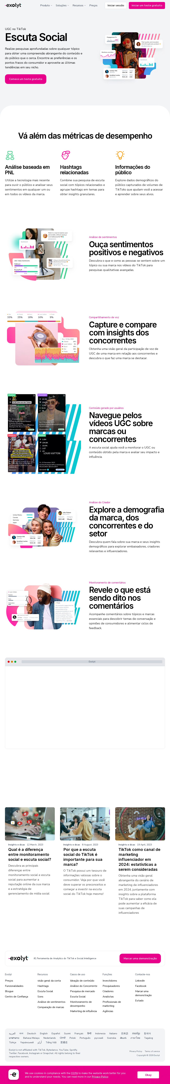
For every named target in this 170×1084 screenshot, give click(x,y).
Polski (73, 1038)
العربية (12, 1033)
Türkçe (12, 1042)
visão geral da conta (49, 981)
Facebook (140, 986)
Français (79, 1033)
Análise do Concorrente (83, 986)
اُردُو (40, 1042)
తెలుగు (123, 1038)
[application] (85, 1075)
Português (85, 1038)
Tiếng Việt (51, 1042)
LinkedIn (140, 981)
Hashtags (43, 986)
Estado (139, 1000)
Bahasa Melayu (31, 1038)
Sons (40, 996)
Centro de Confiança (16, 996)
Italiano (113, 1033)
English (44, 1033)
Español (56, 1033)
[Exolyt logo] (13, 5)
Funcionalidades (14, 986)
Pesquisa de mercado (82, 991)
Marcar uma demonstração (143, 993)
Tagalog (148, 1038)
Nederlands (49, 1038)
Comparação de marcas (51, 1007)
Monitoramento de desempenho (81, 1004)
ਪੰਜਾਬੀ (63, 1038)
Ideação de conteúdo (82, 981)
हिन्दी (89, 1033)
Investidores (110, 981)
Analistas (108, 996)
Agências (108, 1011)
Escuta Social (45, 991)
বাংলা (21, 1033)
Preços (93, 5)
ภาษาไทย (135, 1038)
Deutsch (31, 1033)
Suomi (67, 1033)
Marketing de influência (83, 1011)
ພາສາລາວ (14, 1038)
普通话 (63, 1042)
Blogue (9, 991)
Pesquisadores (111, 986)
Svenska (111, 1038)
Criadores (108, 991)
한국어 (147, 1033)
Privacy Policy (135, 1051)
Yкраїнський (27, 1042)
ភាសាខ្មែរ (136, 1033)
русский (98, 1038)
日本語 (124, 1033)
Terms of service (152, 1051)
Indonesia (100, 1033)
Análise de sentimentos (51, 1002)
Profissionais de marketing (112, 1004)
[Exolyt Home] (18, 959)
